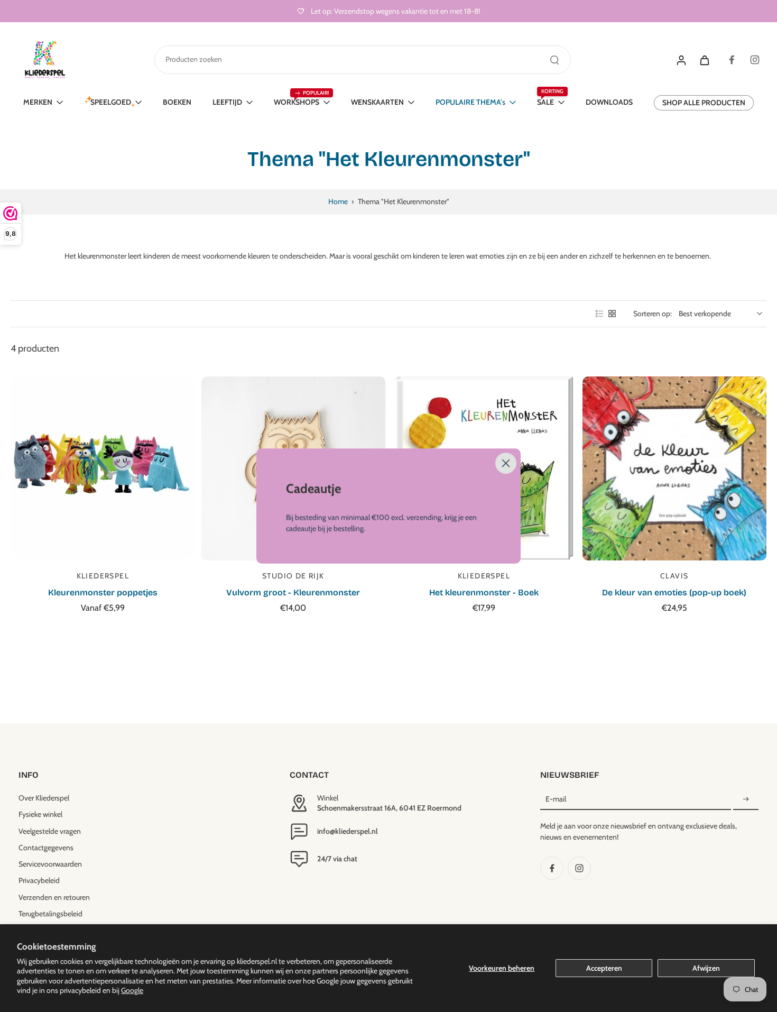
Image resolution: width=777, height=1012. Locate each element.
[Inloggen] (680, 59)
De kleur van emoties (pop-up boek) (674, 592)
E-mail (555, 799)
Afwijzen (706, 968)
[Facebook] (731, 59)
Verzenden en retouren (54, 897)
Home (338, 201)
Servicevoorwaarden (50, 864)
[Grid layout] (612, 313)
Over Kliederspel (43, 798)
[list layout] (599, 313)
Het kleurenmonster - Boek (484, 592)
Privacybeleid (39, 880)
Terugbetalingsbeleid (50, 913)
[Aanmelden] (745, 799)
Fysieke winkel (40, 814)
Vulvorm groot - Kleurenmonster (293, 592)
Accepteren (604, 968)
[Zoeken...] (554, 59)
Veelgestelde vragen (49, 831)
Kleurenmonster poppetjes (103, 592)
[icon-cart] (704, 59)
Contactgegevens (45, 847)
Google (132, 990)
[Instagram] (754, 59)
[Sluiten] (505, 463)
